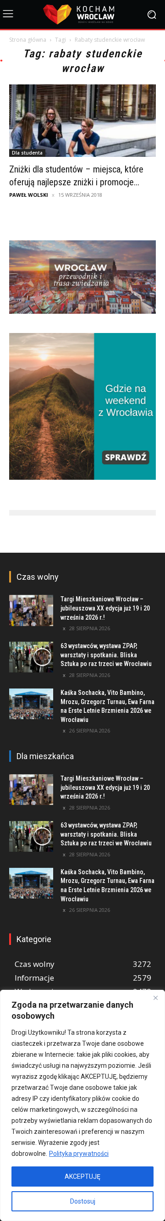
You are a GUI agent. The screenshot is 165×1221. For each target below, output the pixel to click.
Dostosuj (82, 1201)
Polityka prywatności (79, 1153)
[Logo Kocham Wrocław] (82, 14)
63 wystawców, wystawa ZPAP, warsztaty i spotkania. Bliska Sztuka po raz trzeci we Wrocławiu (106, 654)
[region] (82, 1105)
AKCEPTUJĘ (82, 1176)
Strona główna (27, 40)
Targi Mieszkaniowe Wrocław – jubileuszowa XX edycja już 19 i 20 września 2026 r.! (105, 608)
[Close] (155, 997)
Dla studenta (27, 153)
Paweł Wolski (28, 194)
